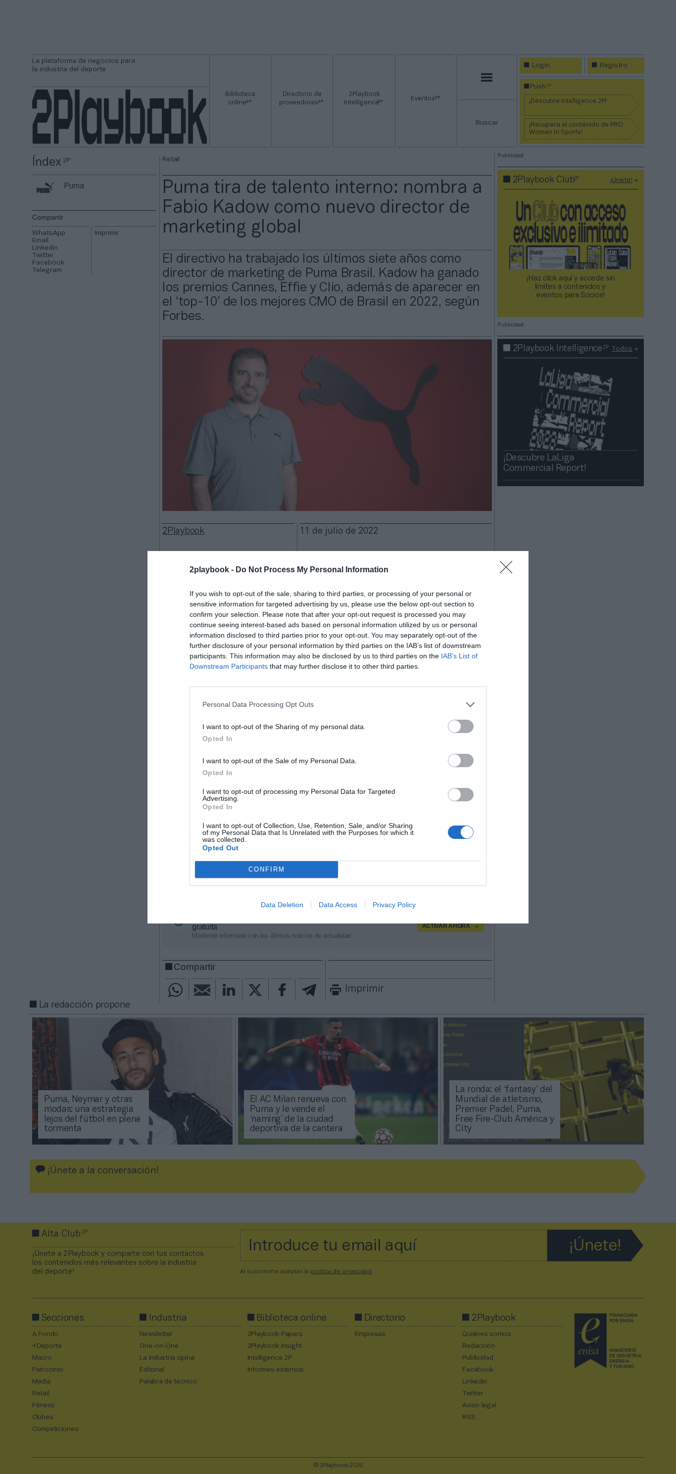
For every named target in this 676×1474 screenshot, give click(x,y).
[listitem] (338, 704)
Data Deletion (282, 905)
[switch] (461, 726)
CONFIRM (266, 869)
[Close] (509, 570)
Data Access (338, 905)
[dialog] (338, 737)
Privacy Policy (394, 905)
